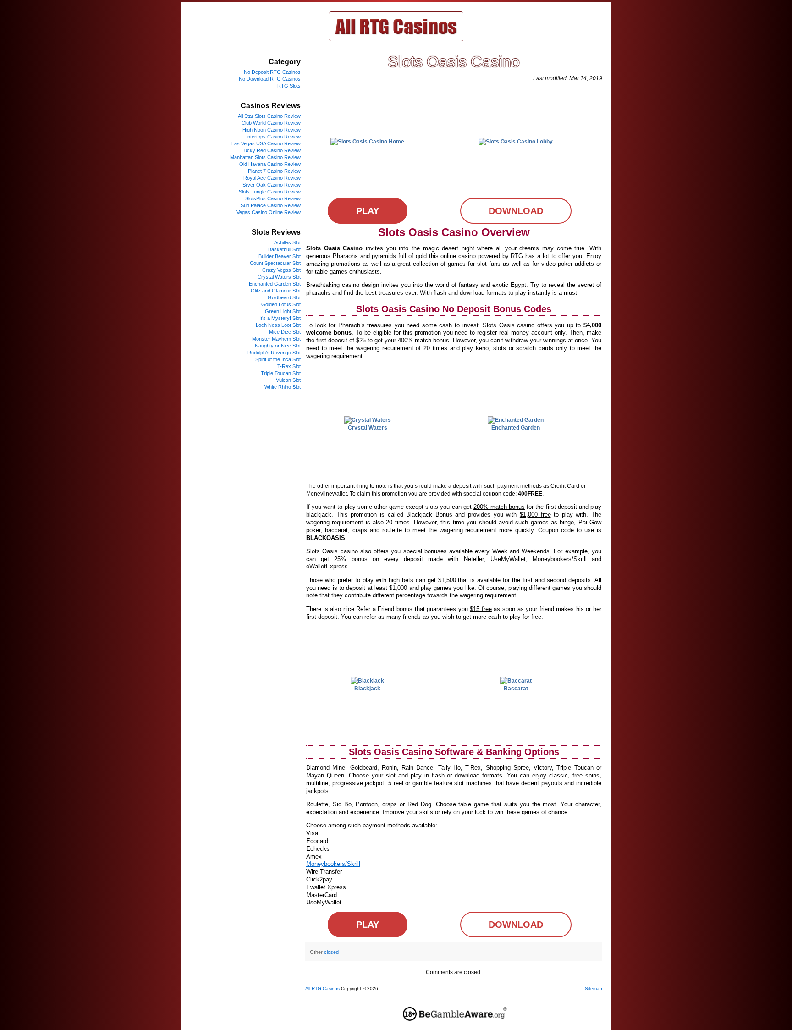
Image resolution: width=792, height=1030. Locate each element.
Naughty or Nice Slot (278, 345)
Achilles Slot (287, 242)
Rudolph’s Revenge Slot (274, 352)
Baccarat (516, 688)
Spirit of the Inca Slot (278, 359)
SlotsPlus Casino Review (273, 198)
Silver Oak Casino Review (271, 184)
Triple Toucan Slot (281, 373)
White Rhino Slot (282, 387)
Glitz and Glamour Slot (276, 290)
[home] (396, 39)
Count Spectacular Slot (275, 263)
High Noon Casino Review (271, 129)
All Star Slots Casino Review (269, 116)
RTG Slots (289, 85)
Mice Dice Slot (285, 332)
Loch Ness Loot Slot (278, 325)
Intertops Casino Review (273, 136)
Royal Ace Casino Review (272, 178)
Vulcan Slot (288, 380)
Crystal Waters (367, 427)
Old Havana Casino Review (270, 164)
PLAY (367, 211)
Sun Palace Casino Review (271, 205)
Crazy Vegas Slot (281, 270)
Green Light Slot (283, 311)
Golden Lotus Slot (281, 304)
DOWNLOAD (516, 211)
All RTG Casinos (322, 988)
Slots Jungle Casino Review (270, 191)
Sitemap (593, 988)
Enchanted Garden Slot (275, 283)
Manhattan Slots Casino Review (265, 157)
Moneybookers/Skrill (333, 864)
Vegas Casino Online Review (268, 212)
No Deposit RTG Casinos (272, 72)
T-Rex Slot (289, 366)
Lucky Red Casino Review (271, 150)
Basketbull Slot (284, 249)
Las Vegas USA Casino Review (266, 143)
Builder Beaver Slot (279, 256)
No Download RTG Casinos (270, 79)
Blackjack (367, 688)
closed (331, 952)
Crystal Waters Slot (279, 277)
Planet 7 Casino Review (274, 171)
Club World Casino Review (271, 123)
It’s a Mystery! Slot (280, 318)
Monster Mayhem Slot (276, 338)
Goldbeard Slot (284, 297)
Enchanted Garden (515, 427)
